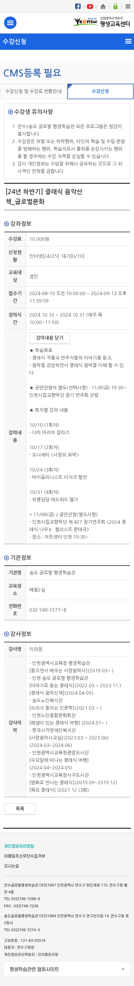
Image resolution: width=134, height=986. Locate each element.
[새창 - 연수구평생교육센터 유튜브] (90, 6)
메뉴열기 (67, 41)
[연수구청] (103, 6)
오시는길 (11, 866)
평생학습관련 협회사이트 (34, 969)
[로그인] (115, 6)
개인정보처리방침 (19, 846)
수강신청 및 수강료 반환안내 (33, 91)
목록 (20, 808)
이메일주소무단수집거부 (24, 856)
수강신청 (100, 91)
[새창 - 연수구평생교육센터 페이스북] (78, 6)
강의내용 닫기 (49, 338)
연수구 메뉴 (10, 22)
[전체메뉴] (128, 6)
